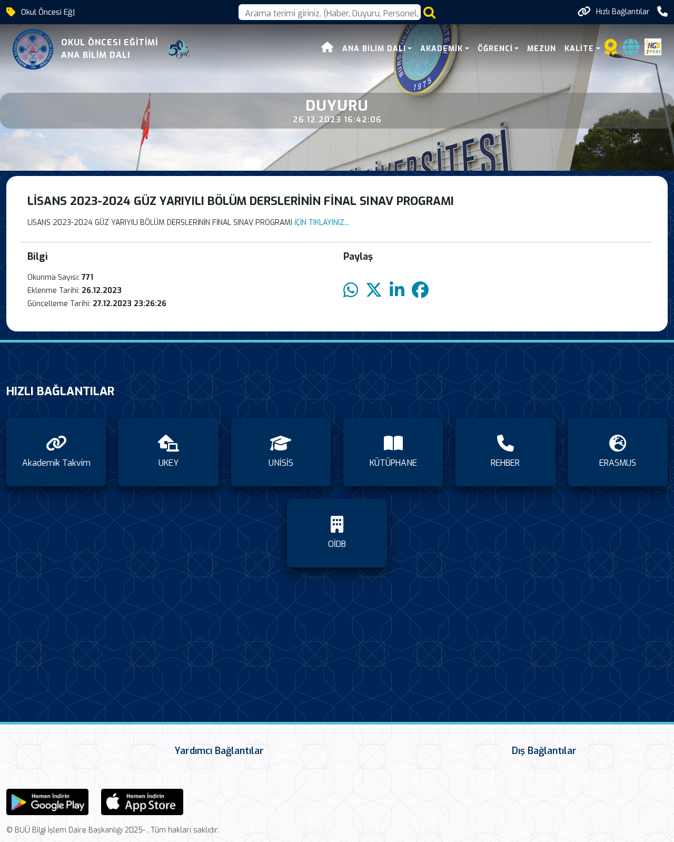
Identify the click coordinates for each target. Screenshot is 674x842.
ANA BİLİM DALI (374, 49)
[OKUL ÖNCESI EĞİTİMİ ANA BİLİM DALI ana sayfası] (33, 49)
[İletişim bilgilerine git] (662, 12)
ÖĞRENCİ (495, 49)
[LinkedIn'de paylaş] (397, 290)
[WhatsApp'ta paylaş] (350, 290)
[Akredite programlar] (610, 50)
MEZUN (541, 49)
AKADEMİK (441, 49)
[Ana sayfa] (327, 49)
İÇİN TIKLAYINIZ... (320, 223)
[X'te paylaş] (373, 290)
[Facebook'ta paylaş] (420, 290)
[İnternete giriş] (630, 50)
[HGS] (653, 46)
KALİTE (579, 49)
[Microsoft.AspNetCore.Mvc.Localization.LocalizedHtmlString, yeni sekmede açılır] (47, 801)
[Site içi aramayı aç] (429, 12)
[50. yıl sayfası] (179, 49)
